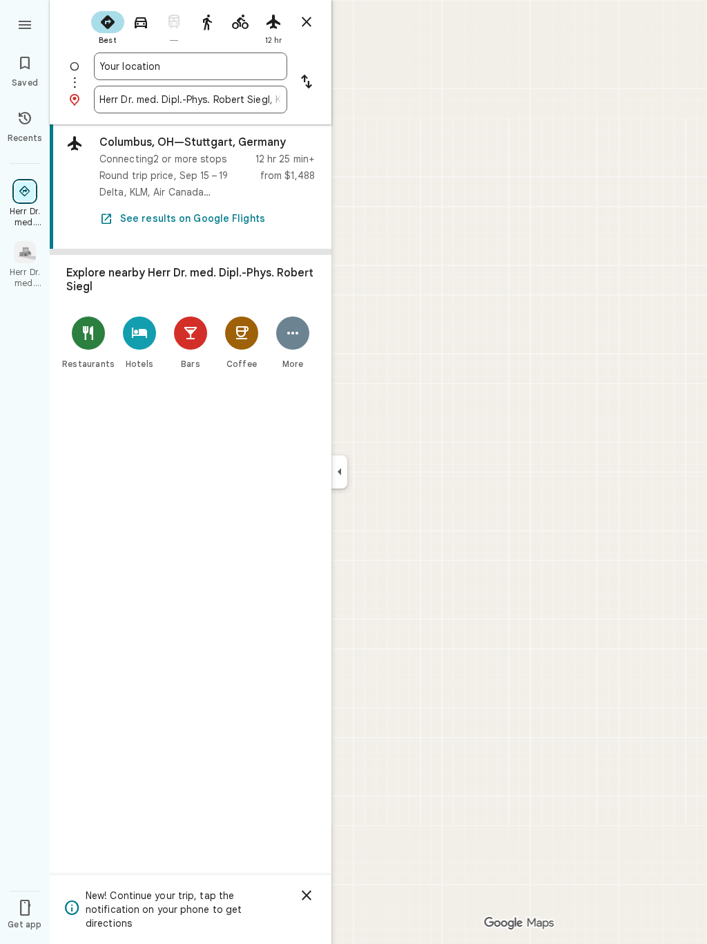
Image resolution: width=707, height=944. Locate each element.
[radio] (107, 26)
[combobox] (190, 66)
